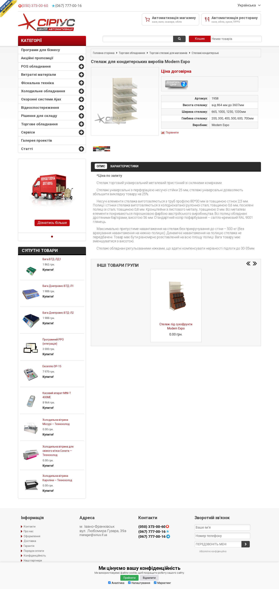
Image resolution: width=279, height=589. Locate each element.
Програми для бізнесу (40, 50)
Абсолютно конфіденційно (212, 551)
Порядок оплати (34, 550)
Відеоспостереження (40, 107)
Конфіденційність (35, 555)
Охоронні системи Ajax (41, 99)
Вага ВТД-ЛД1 (52, 259)
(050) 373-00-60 (35, 6)
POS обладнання (36, 66)
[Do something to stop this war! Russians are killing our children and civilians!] (8, 8)
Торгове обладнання (39, 124)
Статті (27, 149)
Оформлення (32, 536)
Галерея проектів (36, 140)
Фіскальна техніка (37, 83)
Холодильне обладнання (43, 91)
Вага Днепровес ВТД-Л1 (58, 285)
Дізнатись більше (52, 222)
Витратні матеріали (38, 74)
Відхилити (149, 577)
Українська (247, 5)
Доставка (30, 540)
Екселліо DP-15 (52, 366)
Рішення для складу (39, 116)
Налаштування (141, 582)
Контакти (29, 526)
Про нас (28, 531)
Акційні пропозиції (37, 58)
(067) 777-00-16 (68, 6)
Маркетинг (164, 582)
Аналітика (118, 582)
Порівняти (172, 132)
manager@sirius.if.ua (93, 535)
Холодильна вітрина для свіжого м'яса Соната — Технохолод (58, 451)
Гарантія (29, 545)
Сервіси (28, 132)
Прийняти (129, 577)
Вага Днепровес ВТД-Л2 (58, 312)
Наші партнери (33, 560)
